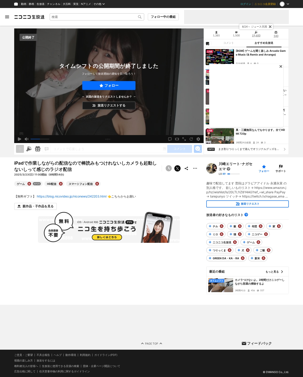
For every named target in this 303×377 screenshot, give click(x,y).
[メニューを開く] (7, 16)
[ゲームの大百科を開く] (29, 184)
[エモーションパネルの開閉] (198, 149)
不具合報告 (43, 355)
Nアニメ (86, 4)
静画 (31, 4)
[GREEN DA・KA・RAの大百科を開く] (242, 258)
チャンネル (53, 4)
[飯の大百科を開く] (240, 226)
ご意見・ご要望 (23, 355)
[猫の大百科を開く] (240, 234)
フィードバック (259, 343)
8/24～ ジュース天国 (254, 26)
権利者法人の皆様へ (26, 366)
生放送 (41, 4)
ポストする (177, 168)
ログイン (245, 4)
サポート (280, 171)
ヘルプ (58, 355)
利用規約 (85, 355)
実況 (76, 4)
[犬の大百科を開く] (248, 250)
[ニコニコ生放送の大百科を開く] (235, 242)
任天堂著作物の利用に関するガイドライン (64, 371)
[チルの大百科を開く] (221, 226)
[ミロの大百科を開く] (221, 234)
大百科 (67, 4)
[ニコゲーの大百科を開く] (266, 234)
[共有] (186, 168)
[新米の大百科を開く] (263, 258)
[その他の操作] (195, 168)
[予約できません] (168, 168)
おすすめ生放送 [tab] (264, 42)
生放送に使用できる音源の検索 (60, 366)
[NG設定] (207, 43)
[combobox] (97, 16)
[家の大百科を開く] (279, 226)
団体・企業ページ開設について (101, 366)
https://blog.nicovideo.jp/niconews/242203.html (71, 196)
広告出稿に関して (24, 371)
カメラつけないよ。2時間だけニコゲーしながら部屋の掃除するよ (260, 281)
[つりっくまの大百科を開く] (229, 250)
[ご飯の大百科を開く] (268, 250)
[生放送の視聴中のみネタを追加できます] (20, 149)
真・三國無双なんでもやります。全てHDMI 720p (260, 131)
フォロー (111, 85)
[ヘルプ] (246, 214)
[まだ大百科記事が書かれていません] (228, 169)
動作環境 (70, 355)
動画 (23, 4)
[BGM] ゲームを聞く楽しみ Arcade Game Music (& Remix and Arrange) (261, 52)
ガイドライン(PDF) (105, 355)
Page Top (151, 343)
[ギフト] (38, 149)
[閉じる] (270, 26)
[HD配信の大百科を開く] (61, 184)
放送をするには (46, 360)
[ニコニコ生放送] (29, 17)
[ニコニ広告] (29, 149)
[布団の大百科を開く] (260, 226)
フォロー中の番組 (163, 16)
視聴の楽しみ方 (23, 360)
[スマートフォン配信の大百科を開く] (97, 184)
